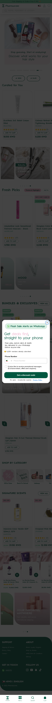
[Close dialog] (47, 323)
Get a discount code (26, 375)
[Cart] (45, 697)
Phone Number (11, 356)
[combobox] (9, 360)
